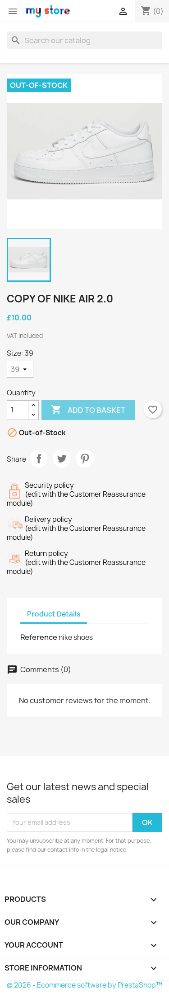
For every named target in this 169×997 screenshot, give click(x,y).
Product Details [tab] (53, 614)
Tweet (62, 459)
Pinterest (85, 459)
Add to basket (88, 409)
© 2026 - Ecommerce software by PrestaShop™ (84, 985)
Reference (38, 637)
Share (39, 459)
